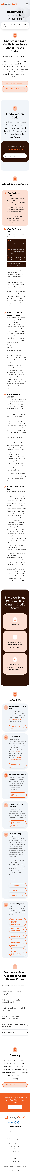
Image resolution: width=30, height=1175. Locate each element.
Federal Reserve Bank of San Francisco (16, 943)
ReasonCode (15, 1154)
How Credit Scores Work (15, 1129)
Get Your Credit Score (15, 1161)
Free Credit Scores (15, 1146)
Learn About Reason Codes (14, 89)
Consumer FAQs (15, 1134)
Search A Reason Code (13, 83)
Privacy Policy (11, 1170)
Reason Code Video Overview (15, 824)
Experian (16, 890)
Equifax (16, 885)
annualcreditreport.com (15, 719)
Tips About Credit (15, 1136)
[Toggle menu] (27, 4)
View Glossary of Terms (13, 1084)
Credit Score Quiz (15, 751)
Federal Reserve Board (16, 935)
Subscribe (13, 1107)
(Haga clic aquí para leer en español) (18, 26)
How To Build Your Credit (15, 1131)
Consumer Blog (15, 1151)
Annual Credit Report (16, 727)
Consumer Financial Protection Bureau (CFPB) (16, 952)
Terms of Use (19, 1170)
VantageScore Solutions (16, 795)
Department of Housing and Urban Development (16, 922)
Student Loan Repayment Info (15, 1139)
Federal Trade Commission (16, 929)
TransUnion (16, 895)
